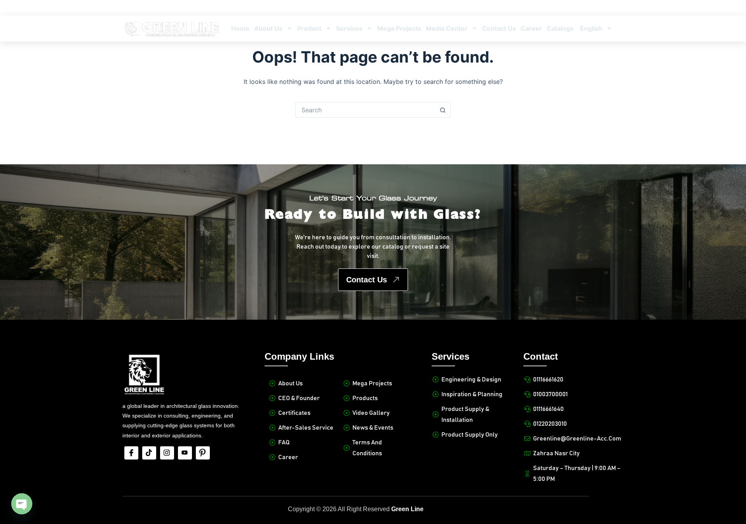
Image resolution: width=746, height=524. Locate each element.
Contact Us (499, 28)
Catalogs (560, 28)
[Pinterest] (203, 453)
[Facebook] (131, 453)
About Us (268, 28)
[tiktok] (149, 453)
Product (309, 28)
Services (349, 28)
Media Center (446, 28)
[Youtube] (185, 453)
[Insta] (167, 453)
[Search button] (443, 110)
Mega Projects (399, 28)
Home (240, 28)
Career (531, 28)
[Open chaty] (21, 503)
